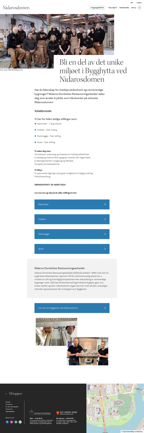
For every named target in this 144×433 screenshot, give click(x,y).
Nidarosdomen (16, 7)
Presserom (9, 404)
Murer (41, 248)
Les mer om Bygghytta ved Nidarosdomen (58, 308)
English (139, 2)
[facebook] (7, 422)
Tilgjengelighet (10, 411)
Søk (131, 3)
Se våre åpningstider (12, 406)
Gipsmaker (43, 204)
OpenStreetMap (128, 431)
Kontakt (8, 402)
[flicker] (20, 422)
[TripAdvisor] (16, 422)
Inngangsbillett (97, 7)
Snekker (42, 219)
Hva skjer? (112, 7)
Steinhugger (43, 234)
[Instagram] (11, 422)
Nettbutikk (124, 7)
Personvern (9, 409)
